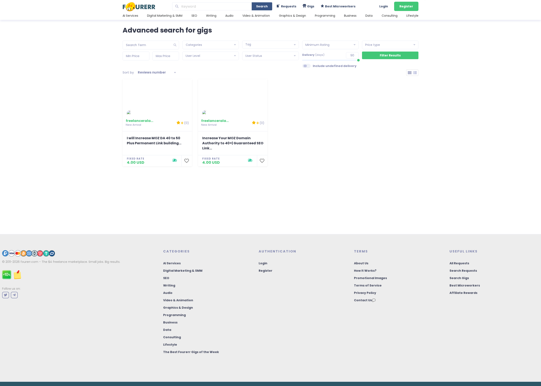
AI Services (130, 16)
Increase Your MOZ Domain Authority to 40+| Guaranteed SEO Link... (232, 143)
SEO (194, 16)
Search (262, 6)
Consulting (390, 16)
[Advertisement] (270, 198)
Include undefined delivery (335, 66)
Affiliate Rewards (463, 293)
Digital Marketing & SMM (164, 16)
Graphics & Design (292, 16)
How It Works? (365, 271)
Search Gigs (459, 278)
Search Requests (463, 271)
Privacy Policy (365, 293)
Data (369, 16)
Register (406, 6)
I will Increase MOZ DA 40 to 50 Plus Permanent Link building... (154, 141)
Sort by (128, 72)
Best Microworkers (464, 285)
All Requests (459, 263)
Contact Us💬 (365, 300)
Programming (325, 16)
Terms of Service (368, 285)
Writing (211, 16)
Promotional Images (370, 278)
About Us (361, 263)
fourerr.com (29, 262)
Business (350, 16)
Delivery (313, 55)
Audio (229, 16)
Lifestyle (412, 16)
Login (383, 6)
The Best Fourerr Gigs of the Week (191, 352)
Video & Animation (256, 16)
